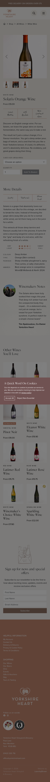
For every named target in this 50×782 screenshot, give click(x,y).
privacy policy (26, 392)
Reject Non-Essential (25, 398)
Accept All (9, 398)
